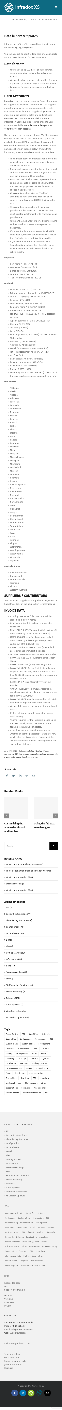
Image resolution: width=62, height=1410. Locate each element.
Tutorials (10, 1183)
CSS (51, 1039)
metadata (24, 1063)
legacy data (20, 757)
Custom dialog (12, 1044)
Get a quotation (11, 1357)
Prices (8, 1073)
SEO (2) (9, 978)
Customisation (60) (15, 933)
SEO (34, 1078)
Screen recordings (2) (16, 972)
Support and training (14, 1290)
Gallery (9, 1054)
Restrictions (20, 1073)
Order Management (14, 1068)
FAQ (6, 1286)
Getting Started (35, 751)
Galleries (45, 1049)
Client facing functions (17, 1139)
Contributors (40, 1039)
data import (23, 754)
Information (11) (14, 959)
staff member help (13, 1083)
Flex (8, 1155)
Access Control (12, 1034)
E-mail (35, 1049)
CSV (16, 754)
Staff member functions (17, 1175)
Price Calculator (42, 1068)
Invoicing (10, 1058)
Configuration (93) (15, 927)
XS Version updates (15, 1195)
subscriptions (12, 1088)
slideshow (44, 1078)
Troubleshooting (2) (15, 991)
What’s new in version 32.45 (19, 890)
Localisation (11, 1063)
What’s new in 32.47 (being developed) (24, 864)
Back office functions (16, 1135)
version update (12, 1093)
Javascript (22, 1058)
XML (46, 1093)
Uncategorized (13, 1187)
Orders (29, 1068)
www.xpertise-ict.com (19, 1343)
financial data (35, 754)
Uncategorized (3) (14, 1004)
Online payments (39, 1063)
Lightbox (45, 1058)
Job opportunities (13, 1364)
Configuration (26, 1039)
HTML (34, 1054)
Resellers (8, 1368)
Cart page (46, 1034)
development (44, 1044)
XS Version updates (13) (17, 1017)
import (54, 754)
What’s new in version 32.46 (19, 877)
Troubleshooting (14, 1179)
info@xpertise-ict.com (22, 1329)
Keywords (34, 1058)
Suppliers (25, 1088)
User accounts (32, 757)
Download (10, 1049)
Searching (25, 1078)
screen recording (36, 1073)
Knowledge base (12, 1283)
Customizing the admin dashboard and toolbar (14, 827)
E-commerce (23, 1049)
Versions (8, 1299)
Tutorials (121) (13, 998)
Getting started (22, 1054)
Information (12, 1163)
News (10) (10, 965)
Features (8, 1295)
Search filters (11, 1078)
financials (46, 754)
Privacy (7, 1306)
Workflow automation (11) (18, 1011)
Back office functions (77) (18, 914)
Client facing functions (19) (19, 920)
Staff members (31, 1083)
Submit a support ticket (15, 1361)
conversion (9, 754)
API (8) (9, 907)
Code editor (11, 1039)
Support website (18, 1333)
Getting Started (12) (15, 953)
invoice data (9, 757)
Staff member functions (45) (19, 985)
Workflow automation (32, 1093)
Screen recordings (15, 883)
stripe (43, 1083)
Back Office (33, 1034)
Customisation (28, 1044)
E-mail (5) (10, 940)
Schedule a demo (12, 1354)
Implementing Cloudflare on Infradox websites (28, 870)
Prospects (9, 1302)
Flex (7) (9, 946)
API (23, 1034)
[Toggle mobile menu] (56, 7)
